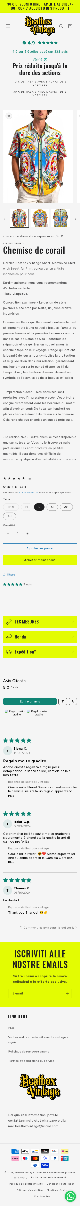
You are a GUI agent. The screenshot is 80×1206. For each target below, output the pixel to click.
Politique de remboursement (28, 1051)
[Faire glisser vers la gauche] (4, 219)
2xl (66, 507)
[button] (8, 26)
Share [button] (11, 574)
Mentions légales (57, 1190)
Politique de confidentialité (26, 1184)
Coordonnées (42, 1196)
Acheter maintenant (40, 560)
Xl (52, 507)
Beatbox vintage (24, 1172)
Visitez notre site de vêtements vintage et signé (39, 1039)
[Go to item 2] (37, 720)
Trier (13, 508)
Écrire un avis (30, 701)
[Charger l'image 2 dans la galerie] (40, 218)
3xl (9, 516)
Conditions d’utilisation (61, 1184)
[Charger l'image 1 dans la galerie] (19, 218)
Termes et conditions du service (31, 1061)
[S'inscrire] (67, 993)
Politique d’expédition (30, 1190)
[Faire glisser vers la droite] (75, 219)
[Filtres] (62, 701)
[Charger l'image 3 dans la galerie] (60, 218)
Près (11, 1028)
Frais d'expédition (29, 492)
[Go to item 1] (15, 720)
